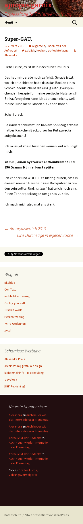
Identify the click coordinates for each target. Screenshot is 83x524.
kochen (41, 50)
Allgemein (38, 46)
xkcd (7, 330)
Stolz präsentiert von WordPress (47, 515)
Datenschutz (12, 515)
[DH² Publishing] (14, 386)
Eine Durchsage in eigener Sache (48, 235)
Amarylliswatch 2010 (25, 228)
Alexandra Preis (14, 359)
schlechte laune (58, 50)
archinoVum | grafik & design (23, 366)
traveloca (10, 379)
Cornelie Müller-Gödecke (25, 438)
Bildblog (9, 283)
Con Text (10, 289)
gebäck (30, 50)
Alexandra (15, 415)
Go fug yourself (14, 303)
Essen (51, 46)
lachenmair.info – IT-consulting (24, 373)
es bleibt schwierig (17, 296)
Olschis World (13, 310)
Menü (8, 22)
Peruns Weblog (14, 317)
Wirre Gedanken (15, 324)
